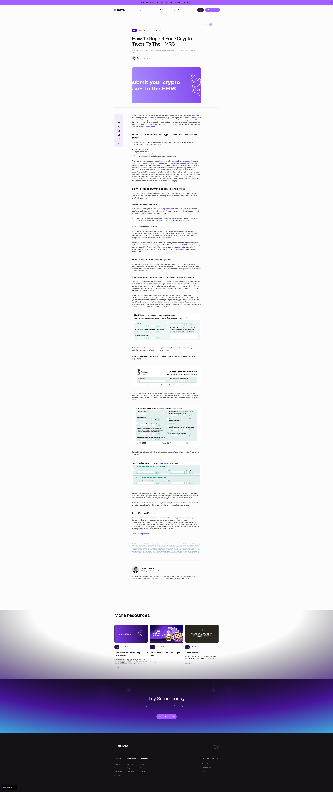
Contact (142, 771)
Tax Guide (130, 764)
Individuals (117, 768)
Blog (128, 768)
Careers (142, 768)
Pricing (173, 10)
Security (204, 771)
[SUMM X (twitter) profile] (203, 759)
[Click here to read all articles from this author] (166, 572)
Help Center (130, 771)
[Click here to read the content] (119, 135)
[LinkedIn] (119, 131)
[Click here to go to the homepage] (119, 10)
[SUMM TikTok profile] (217, 759)
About (142, 764)
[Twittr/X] (119, 127)
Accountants (153, 10)
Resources (181, 10)
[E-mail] (119, 143)
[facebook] (119, 123)
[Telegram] (119, 139)
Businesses (163, 10)
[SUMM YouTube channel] (208, 759)
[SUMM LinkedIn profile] (213, 759)
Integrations (141, 10)
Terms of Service (207, 767)
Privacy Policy (206, 764)
